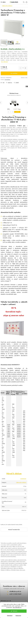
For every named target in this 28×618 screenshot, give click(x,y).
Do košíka (14, 73)
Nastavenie (18, 615)
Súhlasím (15, 611)
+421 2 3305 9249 (15, 594)
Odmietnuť (9, 615)
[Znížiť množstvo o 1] (20, 68)
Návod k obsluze (14, 473)
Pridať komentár (14, 529)
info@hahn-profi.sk (15, 591)
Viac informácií (4, 62)
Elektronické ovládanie (21, 482)
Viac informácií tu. (17, 607)
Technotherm (7, 79)
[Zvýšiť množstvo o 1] (25, 68)
